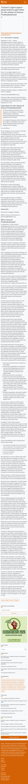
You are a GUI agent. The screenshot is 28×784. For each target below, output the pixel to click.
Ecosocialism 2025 (5, 776)
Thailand (16, 600)
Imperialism (4, 686)
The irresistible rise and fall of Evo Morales (10, 698)
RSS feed (3, 762)
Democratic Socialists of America (9, 680)
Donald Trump (13, 682)
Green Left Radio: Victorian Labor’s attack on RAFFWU (13, 726)
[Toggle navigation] (25, 2)
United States (21, 680)
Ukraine (19, 686)
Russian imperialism (19, 684)
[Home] (4, 2)
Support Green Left (14, 737)
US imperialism (10, 684)
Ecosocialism (21, 682)
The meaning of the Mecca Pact (8, 672)
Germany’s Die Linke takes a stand (8, 666)
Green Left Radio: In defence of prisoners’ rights (12, 724)
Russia (23, 686)
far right (3, 684)
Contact (3, 770)
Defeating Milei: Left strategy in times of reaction (12, 710)
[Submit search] (25, 649)
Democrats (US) (5, 682)
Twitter (3, 768)
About (2, 760)
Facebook (3, 766)
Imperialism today (12, 686)
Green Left (3, 774)
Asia (11, 600)
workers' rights (5, 600)
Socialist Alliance (5, 779)
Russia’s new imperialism (6, 660)
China (3, 691)
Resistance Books (5, 778)
